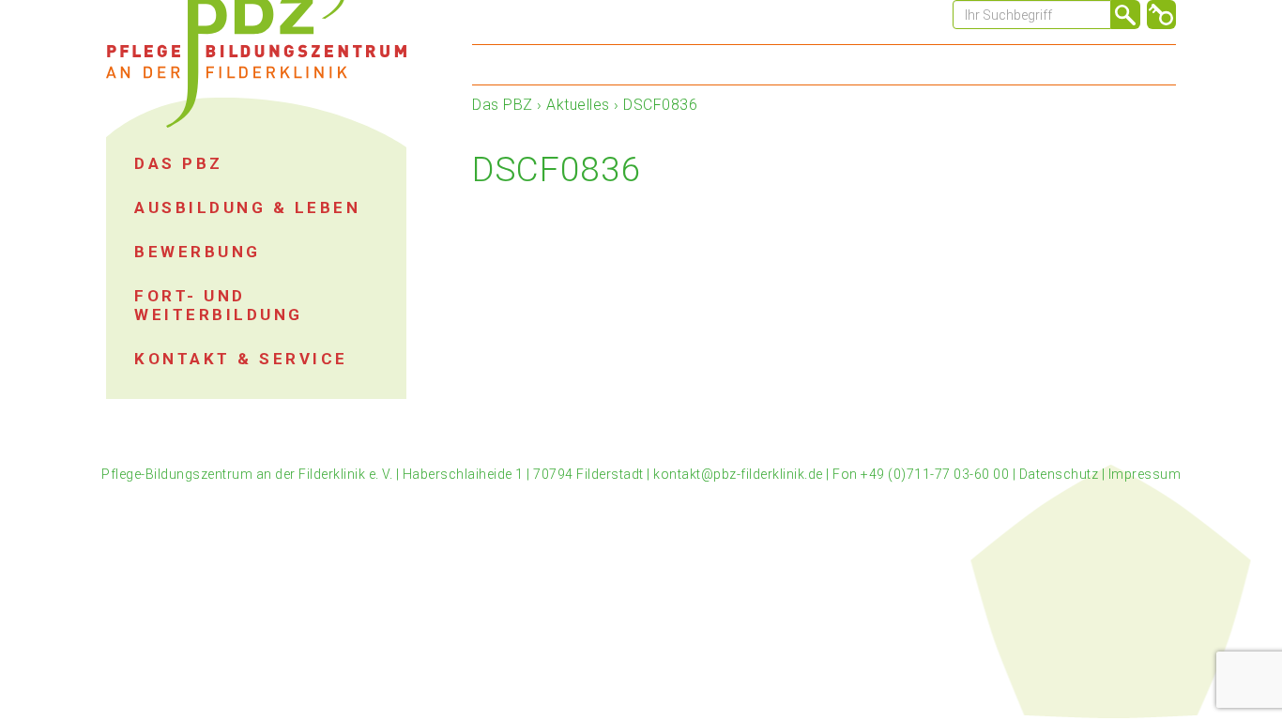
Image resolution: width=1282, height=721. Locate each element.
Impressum (1145, 474)
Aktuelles (578, 105)
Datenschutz (1059, 474)
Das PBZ (502, 105)
